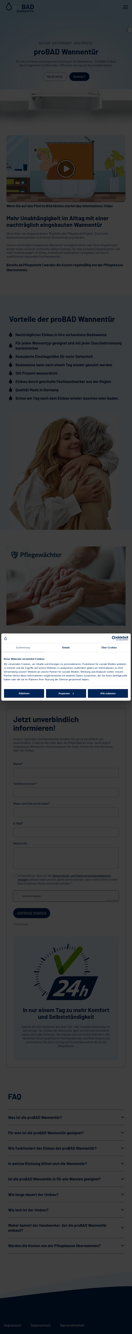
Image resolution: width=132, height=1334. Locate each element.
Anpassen (64, 693)
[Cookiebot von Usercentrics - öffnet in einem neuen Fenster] (114, 638)
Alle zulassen (107, 693)
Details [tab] (66, 647)
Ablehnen (24, 693)
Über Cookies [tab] (109, 647)
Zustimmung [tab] (23, 647)
